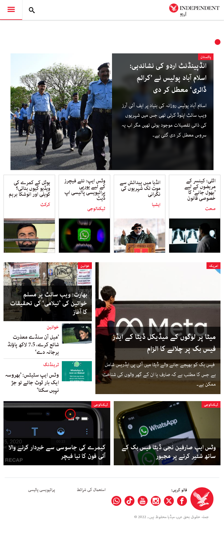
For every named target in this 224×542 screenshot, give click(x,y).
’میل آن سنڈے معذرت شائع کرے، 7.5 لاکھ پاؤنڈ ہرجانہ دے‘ (33, 344)
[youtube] (143, 501)
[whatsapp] (116, 501)
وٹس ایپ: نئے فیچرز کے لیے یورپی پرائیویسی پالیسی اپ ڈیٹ (84, 189)
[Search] (31, 10)
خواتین (85, 265)
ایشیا (156, 204)
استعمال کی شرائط (91, 490)
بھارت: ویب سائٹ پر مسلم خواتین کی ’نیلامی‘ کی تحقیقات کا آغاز (48, 303)
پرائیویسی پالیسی (41, 490)
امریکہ (213, 265)
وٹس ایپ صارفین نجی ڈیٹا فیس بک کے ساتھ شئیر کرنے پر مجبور (169, 452)
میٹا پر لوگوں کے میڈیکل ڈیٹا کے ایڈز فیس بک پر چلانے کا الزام (164, 343)
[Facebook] (182, 501)
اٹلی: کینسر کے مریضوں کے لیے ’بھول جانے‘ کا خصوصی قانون (200, 189)
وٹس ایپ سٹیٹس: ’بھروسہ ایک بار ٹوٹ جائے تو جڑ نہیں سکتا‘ (32, 382)
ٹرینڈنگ (51, 364)
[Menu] (11, 10)
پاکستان (205, 57)
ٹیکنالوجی (96, 208)
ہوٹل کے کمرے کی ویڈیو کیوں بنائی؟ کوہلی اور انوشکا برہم (29, 188)
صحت (210, 208)
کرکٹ (45, 204)
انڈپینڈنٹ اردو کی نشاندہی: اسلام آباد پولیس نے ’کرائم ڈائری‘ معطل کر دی (168, 78)
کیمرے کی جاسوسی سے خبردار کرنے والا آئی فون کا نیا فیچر (57, 452)
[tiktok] (129, 501)
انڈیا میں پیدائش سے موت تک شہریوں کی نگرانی (140, 188)
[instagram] (156, 501)
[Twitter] (169, 501)
